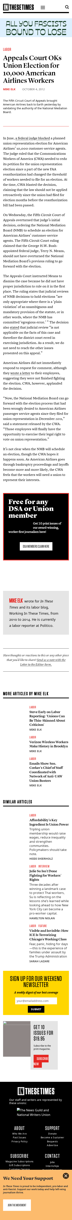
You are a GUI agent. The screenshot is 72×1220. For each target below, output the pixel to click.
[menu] (43, 8)
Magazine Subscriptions (20, 1161)
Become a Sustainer (52, 1137)
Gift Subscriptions (19, 1165)
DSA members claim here (36, 546)
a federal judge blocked (32, 138)
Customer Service (19, 1169)
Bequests (52, 1141)
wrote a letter (20, 373)
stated (14, 327)
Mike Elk (9, 89)
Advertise (52, 1145)
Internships (52, 1166)
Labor (7, 49)
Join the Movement (17, 1205)
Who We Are (19, 1133)
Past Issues (19, 1137)
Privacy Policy (19, 1141)
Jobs (52, 1162)
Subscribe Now (41, 1061)
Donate (52, 1133)
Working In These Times (29, 613)
